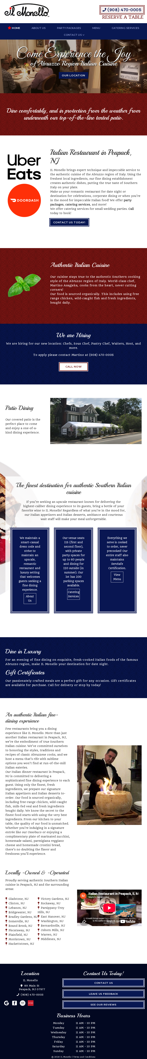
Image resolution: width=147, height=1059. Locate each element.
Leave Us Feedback (103, 993)
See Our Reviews (103, 1004)
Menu (96, 28)
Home (16, 28)
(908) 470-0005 (124, 10)
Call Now (73, 366)
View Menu (117, 577)
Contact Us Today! (69, 222)
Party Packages (69, 28)
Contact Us (73, 34)
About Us (39, 28)
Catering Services (125, 28)
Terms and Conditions (84, 1057)
